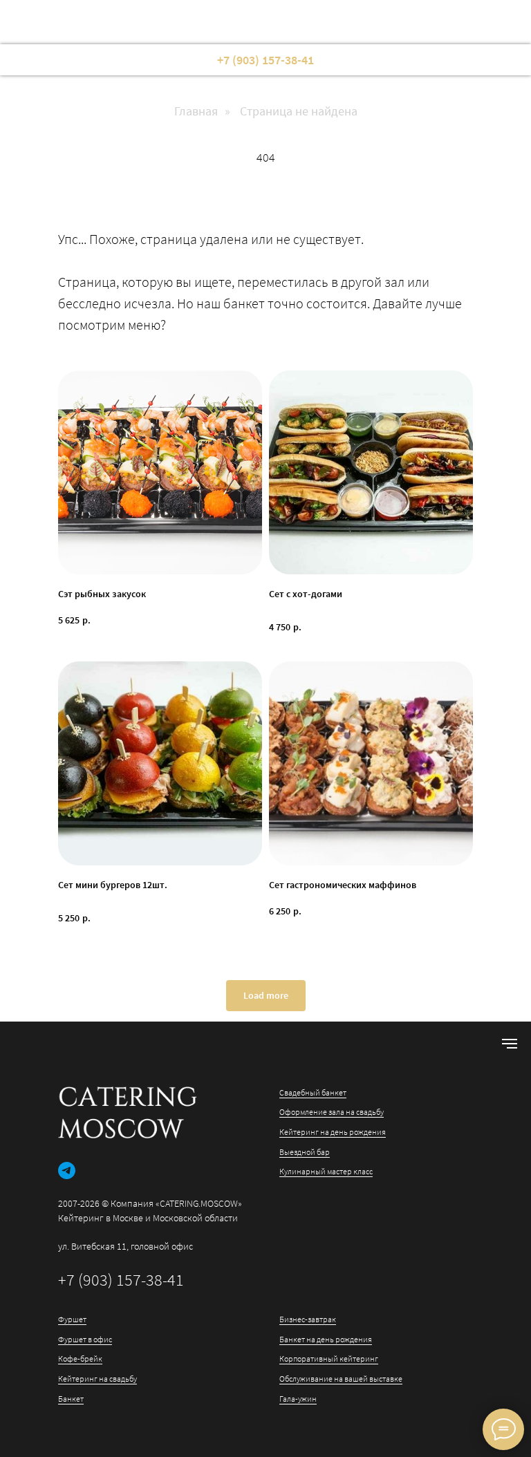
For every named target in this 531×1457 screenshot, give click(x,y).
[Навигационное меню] (509, 1044)
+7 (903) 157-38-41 (121, 1279)
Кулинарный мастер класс (326, 1171)
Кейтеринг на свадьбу (97, 1378)
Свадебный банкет (312, 1092)
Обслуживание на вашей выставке (340, 1378)
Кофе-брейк (80, 1358)
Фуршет (72, 1319)
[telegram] (66, 1170)
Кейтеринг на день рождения (332, 1132)
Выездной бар (304, 1152)
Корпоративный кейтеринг (328, 1358)
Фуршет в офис (85, 1339)
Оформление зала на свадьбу (331, 1112)
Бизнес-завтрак (307, 1319)
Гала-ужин (298, 1398)
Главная (196, 111)
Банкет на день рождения (325, 1339)
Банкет (71, 1398)
